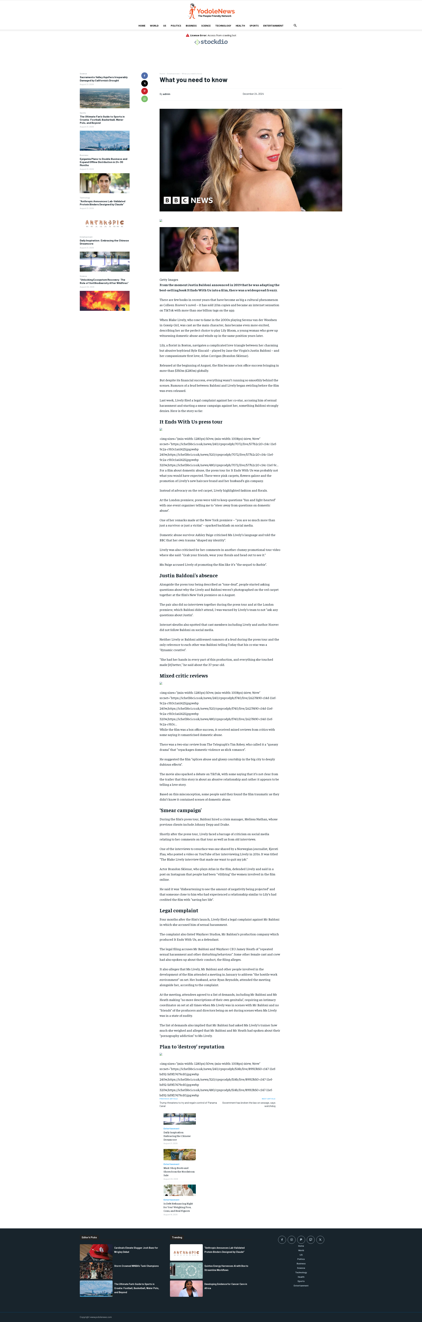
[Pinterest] (144, 91)
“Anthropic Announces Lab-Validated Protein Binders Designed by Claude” (102, 203)
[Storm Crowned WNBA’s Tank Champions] (96, 1270)
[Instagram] (292, 1240)
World (154, 25)
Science (206, 25)
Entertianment (273, 25)
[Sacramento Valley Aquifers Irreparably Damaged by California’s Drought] (105, 98)
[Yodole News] (211, 11)
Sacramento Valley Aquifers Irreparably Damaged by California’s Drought (104, 78)
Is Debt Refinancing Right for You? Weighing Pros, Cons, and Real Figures (178, 1207)
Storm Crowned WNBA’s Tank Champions (136, 1266)
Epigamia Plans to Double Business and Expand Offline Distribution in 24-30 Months (103, 162)
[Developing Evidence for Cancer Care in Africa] (186, 1288)
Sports (254, 25)
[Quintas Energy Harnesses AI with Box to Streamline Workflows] (186, 1270)
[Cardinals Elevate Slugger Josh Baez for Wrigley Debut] (96, 1252)
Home (141, 25)
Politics (176, 25)
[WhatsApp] (144, 99)
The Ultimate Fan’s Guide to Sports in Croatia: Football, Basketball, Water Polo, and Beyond (102, 119)
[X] (144, 83)
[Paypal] (301, 1240)
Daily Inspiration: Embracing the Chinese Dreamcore (177, 1136)
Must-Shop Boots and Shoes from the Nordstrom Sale (179, 1171)
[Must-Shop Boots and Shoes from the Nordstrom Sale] (180, 1154)
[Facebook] (144, 75)
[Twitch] (311, 1240)
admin (166, 93)
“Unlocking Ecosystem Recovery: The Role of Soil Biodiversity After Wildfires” (104, 281)
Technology (223, 25)
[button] (295, 26)
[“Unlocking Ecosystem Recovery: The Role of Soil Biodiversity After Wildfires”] (105, 301)
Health (240, 25)
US (164, 25)
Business (191, 25)
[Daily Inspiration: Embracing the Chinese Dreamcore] (105, 262)
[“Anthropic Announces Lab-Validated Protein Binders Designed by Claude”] (105, 222)
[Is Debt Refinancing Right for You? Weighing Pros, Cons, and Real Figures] (180, 1190)
